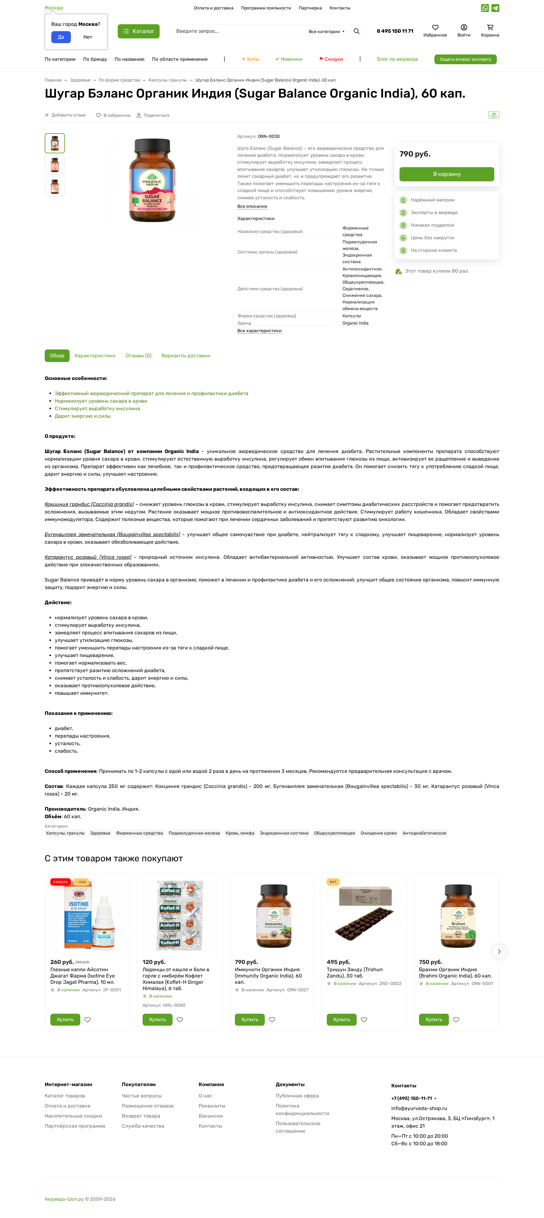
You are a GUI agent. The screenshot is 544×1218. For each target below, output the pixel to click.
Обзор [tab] (57, 356)
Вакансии (211, 1116)
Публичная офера (297, 1096)
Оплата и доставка (214, 8)
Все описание (252, 206)
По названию (129, 59)
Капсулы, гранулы (65, 833)
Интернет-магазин (68, 1084)
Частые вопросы (142, 1096)
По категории (60, 59)
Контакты (340, 8)
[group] (152, 225)
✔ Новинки (288, 59)
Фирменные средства (139, 833)
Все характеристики (259, 330)
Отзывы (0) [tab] (138, 356)
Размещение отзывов (148, 1106)
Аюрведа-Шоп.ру (64, 1199)
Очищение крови (379, 833)
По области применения (179, 59)
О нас (205, 1096)
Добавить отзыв (69, 115)
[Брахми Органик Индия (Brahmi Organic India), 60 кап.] (456, 915)
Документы (290, 1084)
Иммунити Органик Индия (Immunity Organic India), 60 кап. (268, 975)
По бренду (95, 59)
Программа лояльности (266, 8)
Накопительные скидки (73, 1116)
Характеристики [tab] (95, 356)
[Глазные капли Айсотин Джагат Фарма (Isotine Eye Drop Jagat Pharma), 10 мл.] (87, 915)
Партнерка (310, 8)
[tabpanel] (272, 606)
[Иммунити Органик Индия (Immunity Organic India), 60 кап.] (272, 915)
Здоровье (100, 833)
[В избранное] (87, 1020)
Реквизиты (212, 1106)
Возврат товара (141, 1116)
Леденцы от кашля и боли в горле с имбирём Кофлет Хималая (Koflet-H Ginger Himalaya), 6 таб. (176, 978)
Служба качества (143, 1126)
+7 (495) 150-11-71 (411, 1098)
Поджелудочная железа (194, 833)
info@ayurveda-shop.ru (419, 1108)
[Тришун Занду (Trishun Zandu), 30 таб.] (364, 915)
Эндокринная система (284, 833)
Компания (211, 1084)
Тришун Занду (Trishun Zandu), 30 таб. (355, 972)
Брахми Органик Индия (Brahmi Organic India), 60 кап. (455, 972)
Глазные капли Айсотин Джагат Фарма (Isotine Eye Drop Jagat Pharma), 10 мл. (82, 975)
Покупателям (139, 1084)
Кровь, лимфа (240, 833)
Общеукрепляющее (334, 833)
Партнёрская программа (75, 1126)
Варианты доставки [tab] (186, 356)
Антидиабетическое (424, 833)
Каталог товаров (65, 1096)
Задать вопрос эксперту (465, 59)
